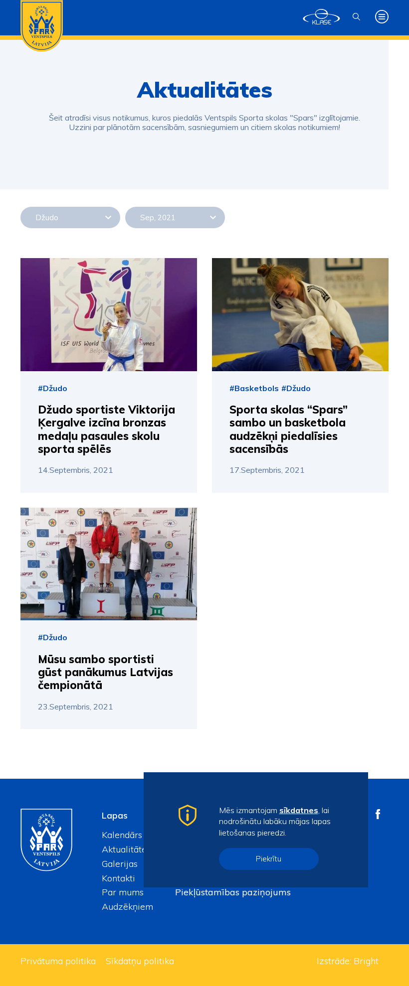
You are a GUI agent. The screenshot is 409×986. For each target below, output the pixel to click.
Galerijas (120, 863)
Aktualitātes (126, 849)
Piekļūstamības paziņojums (233, 892)
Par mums (123, 892)
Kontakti (118, 878)
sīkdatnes (298, 810)
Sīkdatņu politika (140, 961)
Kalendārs (122, 835)
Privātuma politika (58, 961)
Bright (366, 961)
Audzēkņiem (127, 906)
